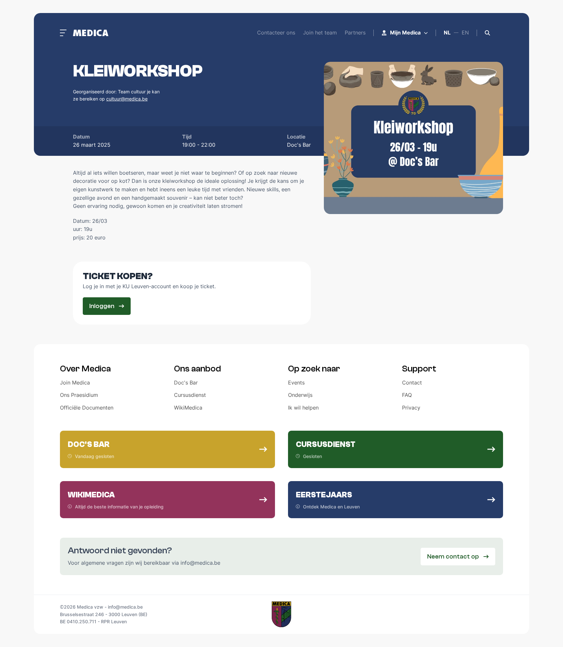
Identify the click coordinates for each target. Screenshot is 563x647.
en (465, 32)
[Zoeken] (487, 32)
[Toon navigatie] (63, 33)
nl (447, 32)
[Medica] (90, 33)
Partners (355, 32)
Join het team (320, 32)
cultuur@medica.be (127, 98)
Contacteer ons (276, 32)
